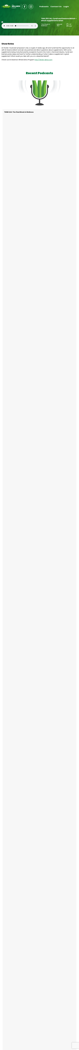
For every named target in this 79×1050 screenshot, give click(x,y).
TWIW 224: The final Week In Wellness (19, 112)
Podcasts (44, 6)
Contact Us (56, 6)
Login (66, 6)
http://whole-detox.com (43, 60)
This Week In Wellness (45, 25)
